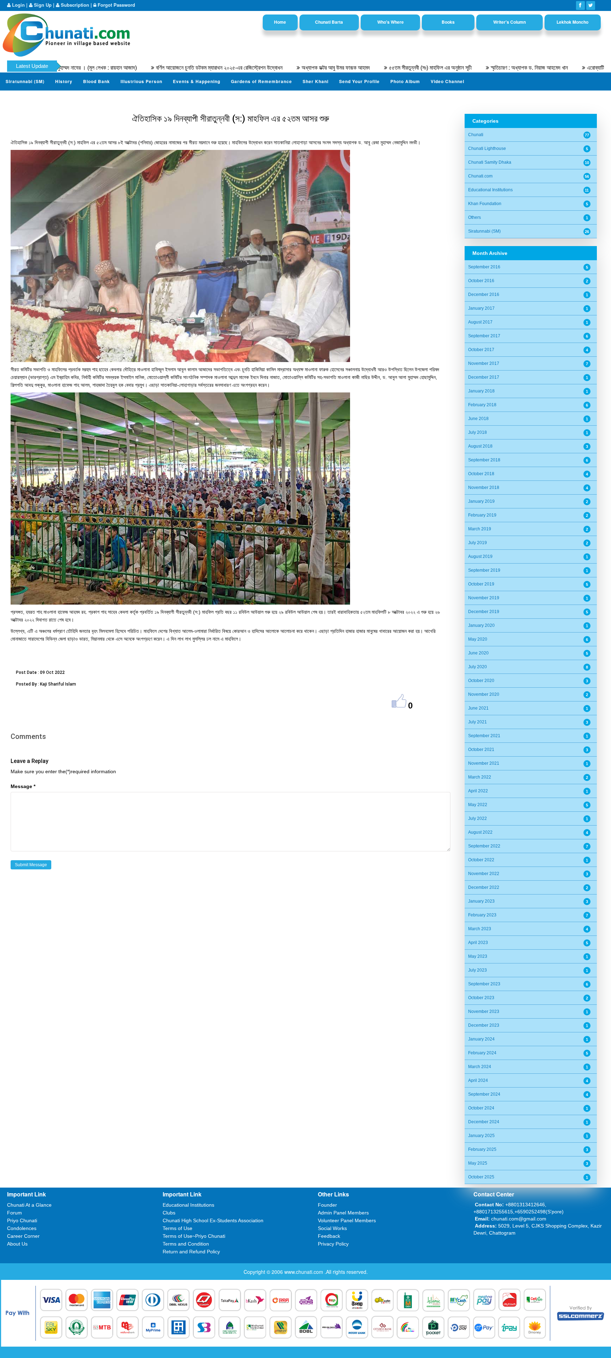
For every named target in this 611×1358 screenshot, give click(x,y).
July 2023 (477, 970)
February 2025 (482, 1149)
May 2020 (477, 639)
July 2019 (477, 542)
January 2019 (481, 501)
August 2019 (480, 556)
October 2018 (481, 473)
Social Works (332, 1228)
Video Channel (447, 81)
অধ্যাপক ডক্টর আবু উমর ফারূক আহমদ (281, 68)
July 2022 (477, 818)
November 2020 (483, 694)
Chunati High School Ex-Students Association (213, 1220)
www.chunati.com (304, 1271)
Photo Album (405, 81)
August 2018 (480, 446)
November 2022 (483, 873)
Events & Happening (196, 81)
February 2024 (482, 1052)
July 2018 (477, 432)
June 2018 (478, 418)
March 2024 (479, 1066)
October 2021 (481, 749)
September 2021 (484, 735)
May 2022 (477, 804)
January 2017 (481, 308)
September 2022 (484, 846)
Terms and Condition (186, 1244)
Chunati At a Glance (29, 1205)
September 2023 (484, 983)
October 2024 (481, 1108)
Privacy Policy (333, 1244)
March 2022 (479, 777)
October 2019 (481, 584)
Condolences (21, 1228)
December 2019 (483, 611)
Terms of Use (177, 1228)
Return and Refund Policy (191, 1251)
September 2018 (484, 459)
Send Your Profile (359, 81)
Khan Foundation (484, 203)
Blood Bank (96, 81)
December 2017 (483, 377)
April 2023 (478, 942)
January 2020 (481, 625)
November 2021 (483, 763)
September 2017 (484, 335)
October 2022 (481, 859)
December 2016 (483, 294)
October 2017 (481, 349)
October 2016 (481, 280)
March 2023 (479, 928)
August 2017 (480, 322)
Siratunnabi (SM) (25, 81)
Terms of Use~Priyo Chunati (194, 1236)
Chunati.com (480, 176)
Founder (327, 1205)
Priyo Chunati (22, 1220)
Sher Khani (315, 81)
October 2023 (481, 997)
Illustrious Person (141, 81)
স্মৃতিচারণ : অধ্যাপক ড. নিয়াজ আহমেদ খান (474, 68)
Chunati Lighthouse (487, 148)
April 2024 (478, 1080)
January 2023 (481, 901)
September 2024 (484, 1094)
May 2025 (477, 1163)
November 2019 (483, 597)
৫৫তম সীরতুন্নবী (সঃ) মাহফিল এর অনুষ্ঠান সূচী (375, 68)
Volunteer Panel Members (347, 1220)
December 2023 (483, 1025)
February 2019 (482, 515)
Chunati (475, 134)
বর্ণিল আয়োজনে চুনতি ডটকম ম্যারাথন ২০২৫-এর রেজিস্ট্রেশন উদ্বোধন (164, 68)
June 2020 (478, 653)
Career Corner (23, 1236)
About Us (17, 1244)
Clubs (169, 1213)
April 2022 (478, 790)
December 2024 (483, 1121)
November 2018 (483, 487)
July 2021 (477, 721)
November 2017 (483, 363)
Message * (23, 786)
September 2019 (484, 570)
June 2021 (478, 708)
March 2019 (479, 528)
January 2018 (481, 391)
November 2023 (483, 1011)
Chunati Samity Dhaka (489, 162)
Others (474, 217)
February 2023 (482, 915)
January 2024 (481, 1039)
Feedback (329, 1236)
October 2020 (481, 680)
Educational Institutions (490, 189)
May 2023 (477, 956)
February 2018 (482, 404)
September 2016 (484, 266)
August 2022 (480, 832)
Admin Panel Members (343, 1213)
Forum (14, 1213)
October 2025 (481, 1177)
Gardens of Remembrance (261, 81)
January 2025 (481, 1135)
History (63, 81)
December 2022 (483, 887)
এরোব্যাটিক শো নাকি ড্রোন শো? (562, 68)
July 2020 (477, 666)
